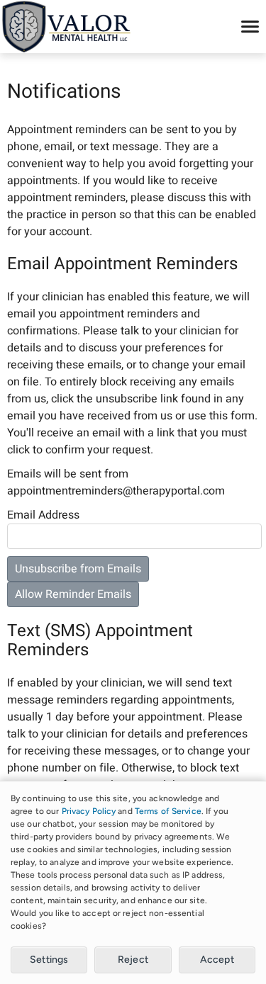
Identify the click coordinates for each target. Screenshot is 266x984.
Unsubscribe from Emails (78, 568)
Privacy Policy (89, 811)
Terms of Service (168, 811)
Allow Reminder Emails (73, 594)
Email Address (43, 515)
